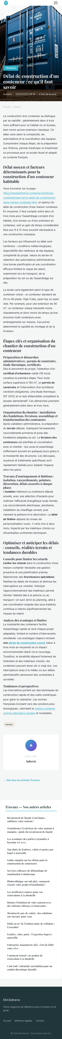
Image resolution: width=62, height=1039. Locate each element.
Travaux (10, 68)
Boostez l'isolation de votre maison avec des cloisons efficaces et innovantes (29, 904)
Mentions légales (23, 1020)
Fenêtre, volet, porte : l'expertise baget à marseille (29, 936)
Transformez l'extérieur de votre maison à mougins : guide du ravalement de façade (30, 830)
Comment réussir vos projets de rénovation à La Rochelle (25, 957)
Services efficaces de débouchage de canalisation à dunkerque (27, 872)
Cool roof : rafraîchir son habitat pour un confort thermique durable (29, 968)
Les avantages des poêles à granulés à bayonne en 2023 (28, 840)
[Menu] (55, 2)
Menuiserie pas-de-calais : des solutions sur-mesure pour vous (29, 915)
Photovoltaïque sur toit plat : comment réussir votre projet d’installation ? (28, 883)
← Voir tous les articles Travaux (21, 780)
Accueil (6, 107)
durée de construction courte (27, 642)
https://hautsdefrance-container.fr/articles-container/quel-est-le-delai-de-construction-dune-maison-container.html (29, 197)
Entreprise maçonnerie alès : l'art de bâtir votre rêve (30, 946)
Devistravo (11, 999)
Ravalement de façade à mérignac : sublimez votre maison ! (26, 819)
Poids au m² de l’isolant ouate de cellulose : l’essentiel (31, 925)
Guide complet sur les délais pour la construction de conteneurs (27, 862)
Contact (40, 1020)
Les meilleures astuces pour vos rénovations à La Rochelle (25, 893)
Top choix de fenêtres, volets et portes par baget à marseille (30, 851)
